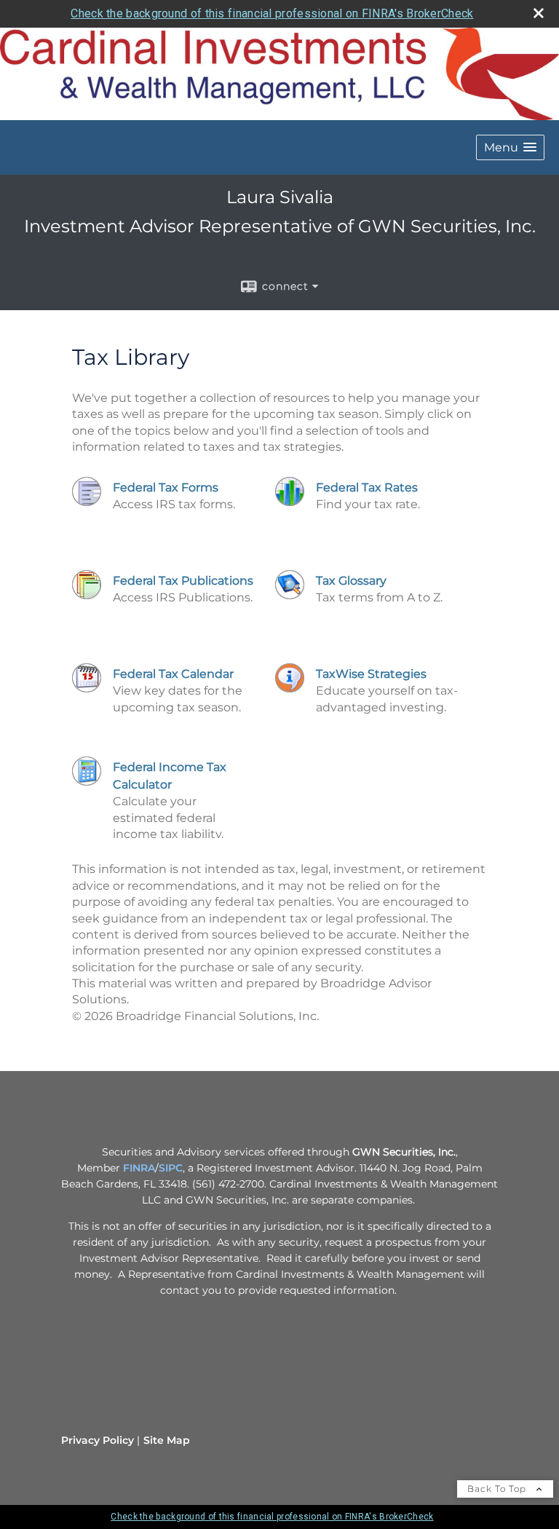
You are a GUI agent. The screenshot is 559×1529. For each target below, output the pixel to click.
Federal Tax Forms (165, 487)
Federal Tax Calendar (173, 674)
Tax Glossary (351, 581)
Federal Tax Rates (367, 487)
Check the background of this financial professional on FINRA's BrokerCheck (272, 13)
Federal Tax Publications (183, 581)
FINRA (139, 1167)
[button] (510, 147)
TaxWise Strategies (371, 674)
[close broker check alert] (538, 13)
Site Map (166, 1440)
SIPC (171, 1167)
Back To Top (498, 1488)
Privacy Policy (97, 1440)
